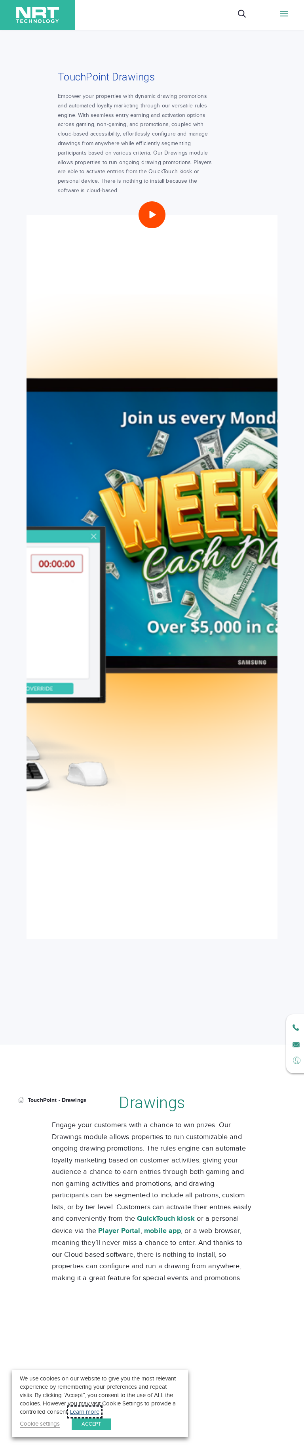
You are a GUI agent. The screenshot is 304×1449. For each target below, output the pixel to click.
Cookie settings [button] (40, 1423)
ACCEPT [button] (91, 1424)
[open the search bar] (242, 15)
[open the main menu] (284, 15)
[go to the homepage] (23, 1100)
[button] (152, 214)
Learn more (84, 1412)
